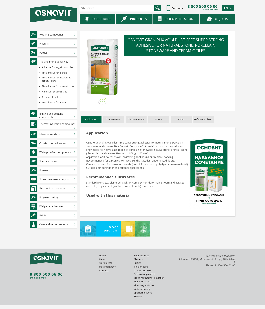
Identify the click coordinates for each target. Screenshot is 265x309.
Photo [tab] (158, 119)
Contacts (104, 270)
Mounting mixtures (144, 285)
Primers (138, 296)
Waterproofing (142, 289)
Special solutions (143, 292)
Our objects (105, 262)
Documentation (179, 19)
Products (138, 19)
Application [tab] (91, 119)
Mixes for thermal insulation (149, 277)
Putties (137, 262)
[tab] (203, 119)
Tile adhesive (141, 266)
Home (102, 255)
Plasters (138, 259)
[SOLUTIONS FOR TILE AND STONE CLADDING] (128, 229)
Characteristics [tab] (113, 119)
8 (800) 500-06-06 (225, 265)
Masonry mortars (143, 281)
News (102, 259)
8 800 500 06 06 (202, 6)
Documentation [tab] (136, 119)
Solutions (101, 19)
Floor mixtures (141, 255)
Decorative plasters (144, 274)
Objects (221, 19)
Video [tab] (181, 119)
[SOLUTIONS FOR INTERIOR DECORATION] (142, 229)
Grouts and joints (143, 270)
